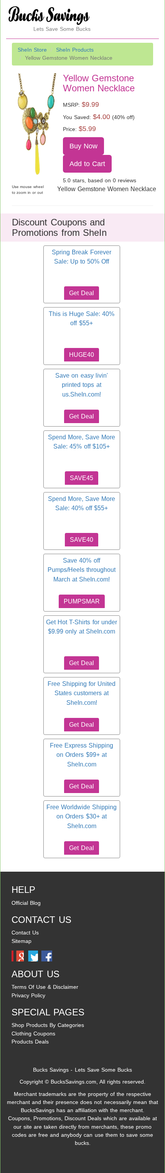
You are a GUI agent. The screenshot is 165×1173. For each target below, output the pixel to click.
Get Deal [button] (81, 293)
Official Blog (26, 903)
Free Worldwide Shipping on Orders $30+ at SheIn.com (81, 816)
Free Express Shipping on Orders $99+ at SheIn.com (81, 755)
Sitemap (21, 941)
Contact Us (25, 932)
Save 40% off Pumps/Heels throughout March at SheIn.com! (82, 570)
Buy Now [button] (83, 146)
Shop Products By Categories (48, 1025)
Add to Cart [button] (87, 164)
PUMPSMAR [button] (82, 601)
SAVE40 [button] (81, 539)
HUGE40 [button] (81, 354)
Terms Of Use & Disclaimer (45, 987)
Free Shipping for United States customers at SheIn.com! (82, 693)
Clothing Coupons (33, 1033)
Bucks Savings (51, 1070)
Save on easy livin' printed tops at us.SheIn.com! (81, 385)
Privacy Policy (28, 995)
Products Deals (30, 1042)
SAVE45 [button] (81, 478)
